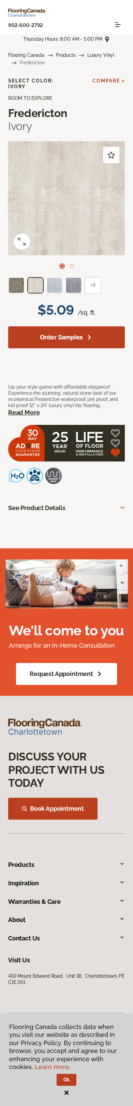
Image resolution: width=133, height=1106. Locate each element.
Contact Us (24, 938)
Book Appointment (57, 808)
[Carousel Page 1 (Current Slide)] (62, 266)
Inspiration (23, 883)
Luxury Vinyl (100, 55)
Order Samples (61, 337)
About (17, 919)
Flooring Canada (26, 55)
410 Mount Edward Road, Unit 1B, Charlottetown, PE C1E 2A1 (66, 979)
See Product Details (36, 507)
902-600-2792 (25, 25)
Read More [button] (24, 412)
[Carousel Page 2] (72, 266)
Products (66, 55)
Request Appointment (61, 673)
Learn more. (53, 1066)
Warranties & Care (34, 901)
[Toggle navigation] (118, 24)
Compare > (108, 80)
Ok (66, 1079)
